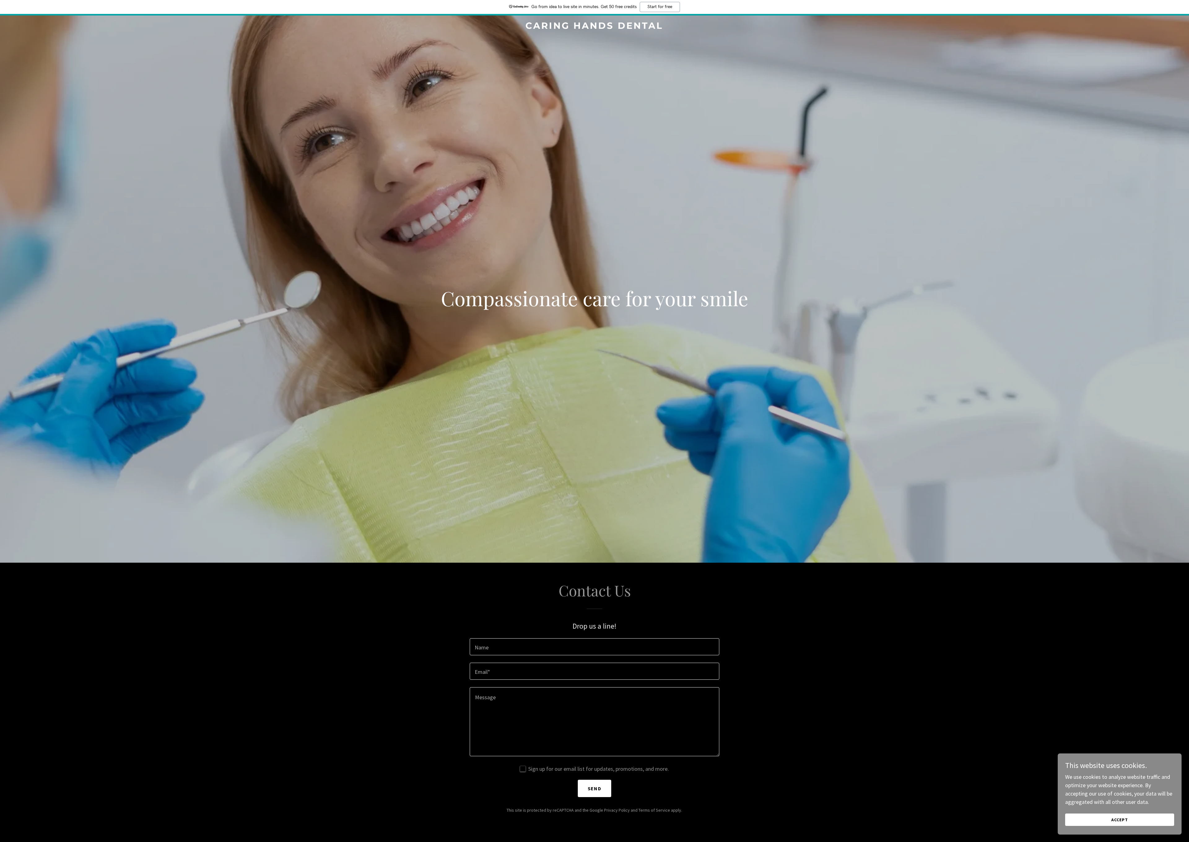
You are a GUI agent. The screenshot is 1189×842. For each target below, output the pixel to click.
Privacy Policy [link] (617, 810)
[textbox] (594, 646)
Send (594, 788)
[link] (594, 26)
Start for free (659, 7)
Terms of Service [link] (654, 810)
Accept (1119, 819)
